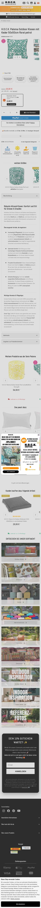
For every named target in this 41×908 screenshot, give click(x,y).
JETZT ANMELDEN (11, 471)
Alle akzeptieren (20, 904)
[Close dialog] (39, 435)
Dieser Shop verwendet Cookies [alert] (10, 879)
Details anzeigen (15, 899)
